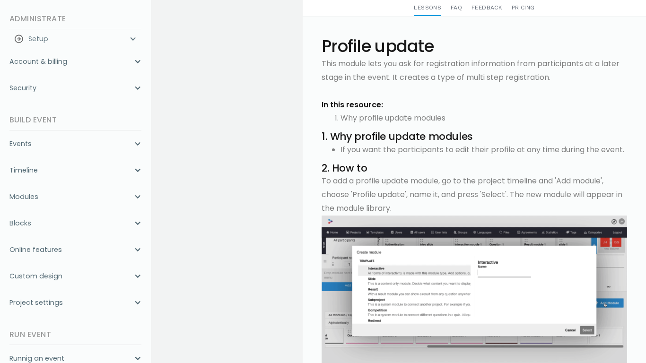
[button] (75, 38)
